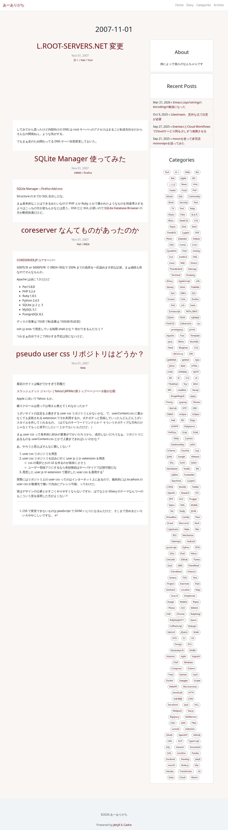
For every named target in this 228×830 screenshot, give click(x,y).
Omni (182, 287)
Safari (194, 462)
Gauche (185, 450)
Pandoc (195, 753)
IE (179, 377)
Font (184, 250)
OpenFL (171, 492)
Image (170, 601)
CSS (196, 347)
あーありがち (13, 5)
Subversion (185, 323)
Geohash (170, 589)
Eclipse (195, 414)
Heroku (169, 771)
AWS (183, 722)
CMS (172, 722)
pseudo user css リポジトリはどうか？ (80, 353)
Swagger (183, 680)
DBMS (77, 172)
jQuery (184, 632)
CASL (183, 299)
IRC (197, 468)
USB (168, 614)
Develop (185, 759)
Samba (185, 517)
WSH (195, 384)
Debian (196, 238)
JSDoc (172, 365)
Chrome (181, 614)
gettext (185, 359)
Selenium (190, 728)
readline (182, 390)
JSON (193, 511)
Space (193, 620)
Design (178, 644)
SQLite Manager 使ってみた (80, 158)
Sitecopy (192, 269)
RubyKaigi (195, 614)
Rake (186, 529)
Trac (182, 335)
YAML (176, 438)
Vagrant (196, 656)
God (170, 565)
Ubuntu (196, 402)
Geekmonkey (177, 444)
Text (196, 202)
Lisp (197, 450)
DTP (185, 408)
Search (174, 595)
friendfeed (193, 565)
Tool (90, 60)
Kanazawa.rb (177, 650)
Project (170, 583)
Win (197, 529)
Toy (185, 384)
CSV (183, 607)
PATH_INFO (191, 311)
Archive (219, 5)
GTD (174, 638)
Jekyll (197, 759)
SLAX (182, 462)
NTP (171, 499)
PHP (195, 190)
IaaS (186, 704)
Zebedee (182, 238)
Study (182, 511)
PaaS (171, 674)
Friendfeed (176, 571)
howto (173, 190)
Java (170, 341)
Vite (196, 765)
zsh (182, 305)
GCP (180, 741)
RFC (170, 390)
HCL (197, 704)
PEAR (182, 317)
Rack (197, 523)
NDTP (196, 371)
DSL (172, 462)
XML (182, 505)
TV (173, 208)
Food (184, 190)
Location (185, 589)
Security (184, 202)
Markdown (172, 468)
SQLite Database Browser (121, 208)
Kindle (193, 650)
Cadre (128, 825)
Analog (196, 250)
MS (193, 178)
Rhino (181, 341)
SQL (168, 747)
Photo (169, 238)
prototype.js (177, 329)
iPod (182, 553)
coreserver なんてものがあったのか (80, 230)
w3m (192, 444)
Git (171, 511)
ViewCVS (184, 220)
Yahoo (194, 553)
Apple (183, 178)
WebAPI (173, 686)
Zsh (193, 293)
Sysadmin (171, 250)
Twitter (195, 486)
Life (198, 281)
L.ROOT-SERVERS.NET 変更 (80, 46)
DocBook (170, 759)
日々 (76, 60)
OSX (172, 244)
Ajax (197, 359)
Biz (197, 172)
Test (195, 577)
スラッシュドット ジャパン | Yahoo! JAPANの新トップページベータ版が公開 (66, 391)
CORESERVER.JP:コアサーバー (36, 260)
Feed (170, 347)
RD (182, 420)
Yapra (171, 505)
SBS (191, 353)
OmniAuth (177, 692)
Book (171, 202)
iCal (171, 256)
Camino (189, 438)
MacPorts (176, 480)
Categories (203, 5)
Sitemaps (176, 541)
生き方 (194, 214)
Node (196, 632)
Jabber (175, 474)
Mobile (194, 505)
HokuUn (192, 571)
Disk (184, 226)
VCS (190, 644)
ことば (172, 184)
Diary (189, 5)
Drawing (190, 275)
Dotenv (191, 668)
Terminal (176, 275)
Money (170, 287)
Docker (169, 680)
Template (195, 335)
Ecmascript (174, 311)
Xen (173, 293)
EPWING (183, 371)
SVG (169, 753)
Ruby (192, 208)
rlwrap (195, 390)
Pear (197, 517)
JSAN (169, 456)
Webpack (177, 710)
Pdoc (182, 214)
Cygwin (185, 232)
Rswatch (185, 492)
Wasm (194, 777)
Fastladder (189, 474)
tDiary (170, 281)
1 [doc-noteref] (103, 471)
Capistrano (172, 529)
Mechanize (188, 535)
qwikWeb (171, 359)
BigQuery (174, 716)
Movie (170, 196)
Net (83, 60)
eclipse (182, 414)
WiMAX (194, 607)
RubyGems (189, 426)
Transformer (186, 771)
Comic (183, 244)
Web (83, 368)
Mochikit (194, 341)
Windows (188, 662)
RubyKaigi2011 (177, 620)
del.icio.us (178, 353)
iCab (184, 432)
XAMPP (174, 426)
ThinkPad (173, 384)
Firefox (88, 172)
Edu (180, 196)
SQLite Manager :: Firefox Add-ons (40, 189)
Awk (173, 420)
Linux (171, 263)
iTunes (196, 559)
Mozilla (182, 486)
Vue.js (191, 710)
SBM (180, 565)
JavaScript (171, 547)
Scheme (171, 450)
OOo (172, 553)
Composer (176, 668)
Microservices (190, 686)
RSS (175, 535)
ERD (195, 408)
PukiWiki (195, 287)
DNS (195, 256)
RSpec (196, 601)
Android (191, 541)
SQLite (170, 317)
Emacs (194, 263)
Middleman (190, 716)
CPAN (170, 486)
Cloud (182, 777)
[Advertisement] (80, 93)
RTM (197, 547)
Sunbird (183, 256)
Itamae (183, 674)
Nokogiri (192, 626)
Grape (197, 680)
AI (199, 771)
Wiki (182, 263)
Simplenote (189, 595)
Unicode (171, 559)
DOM (195, 432)
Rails (183, 365)
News (184, 184)
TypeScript (193, 741)
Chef (175, 662)
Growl (170, 523)
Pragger (193, 499)
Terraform (173, 704)
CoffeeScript (176, 626)
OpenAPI (182, 735)
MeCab (173, 408)
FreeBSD (171, 232)
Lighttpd (195, 317)
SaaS (195, 674)
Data (171, 777)
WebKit (183, 601)
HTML (194, 365)
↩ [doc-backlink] (56, 515)
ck (196, 377)
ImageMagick (177, 396)
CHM (170, 371)
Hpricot (171, 632)
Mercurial (184, 523)
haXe (192, 305)
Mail (194, 226)
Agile (183, 656)
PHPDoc (172, 432)
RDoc (170, 220)
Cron (194, 244)
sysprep (183, 402)
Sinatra (172, 577)
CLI (187, 377)
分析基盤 (177, 698)
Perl (182, 208)
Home (179, 5)
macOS (171, 765)
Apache (170, 335)
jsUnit (192, 329)
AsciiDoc (181, 753)
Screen (171, 299)
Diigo (192, 420)
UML (169, 741)
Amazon (171, 656)
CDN (190, 698)
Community (194, 196)
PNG (194, 722)
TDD (184, 577)
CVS (196, 220)
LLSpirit (191, 480)
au (198, 323)
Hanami (180, 747)
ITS (197, 492)
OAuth (169, 735)
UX (192, 638)
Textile (186, 468)
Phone (172, 607)
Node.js (185, 765)
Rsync (173, 226)
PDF (197, 232)
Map (198, 589)
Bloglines (183, 347)
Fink (173, 305)
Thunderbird (176, 269)
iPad (197, 583)
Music (171, 214)
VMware (195, 456)
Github (184, 559)
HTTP (191, 692)
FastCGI (170, 323)
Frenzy (169, 402)
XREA (86, 244)
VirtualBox (171, 517)
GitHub (196, 735)
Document (195, 747)
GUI (181, 499)
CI (184, 638)
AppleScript (184, 281)
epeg (192, 396)
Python (185, 547)
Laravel (175, 728)
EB (170, 377)
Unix (195, 184)
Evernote (184, 583)
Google (181, 456)
